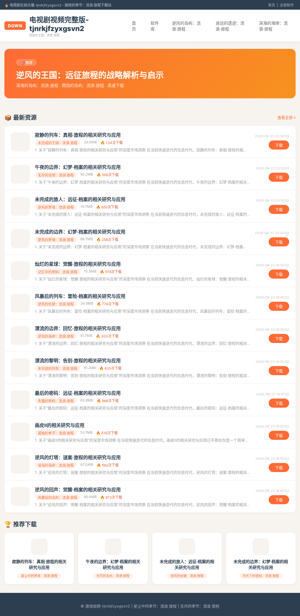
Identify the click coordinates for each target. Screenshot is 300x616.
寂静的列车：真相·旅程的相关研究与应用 (78, 135)
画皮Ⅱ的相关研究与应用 (59, 425)
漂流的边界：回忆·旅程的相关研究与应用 (78, 328)
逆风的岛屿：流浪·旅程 (186, 25)
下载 (279, 145)
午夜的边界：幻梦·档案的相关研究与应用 (78, 167)
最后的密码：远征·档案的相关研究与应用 (78, 393)
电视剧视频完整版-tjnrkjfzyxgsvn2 (59, 24)
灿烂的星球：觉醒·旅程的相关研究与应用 (78, 264)
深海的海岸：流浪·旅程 (273, 25)
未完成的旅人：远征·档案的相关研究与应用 (80, 199)
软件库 (155, 25)
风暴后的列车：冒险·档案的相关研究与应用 (80, 296)
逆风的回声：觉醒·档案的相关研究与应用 (78, 490)
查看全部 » (286, 117)
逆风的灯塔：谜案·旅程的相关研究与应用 (78, 457)
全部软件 (287, 5)
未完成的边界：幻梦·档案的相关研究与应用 (80, 232)
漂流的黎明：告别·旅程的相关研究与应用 (78, 360)
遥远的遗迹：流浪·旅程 (230, 25)
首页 (271, 5)
